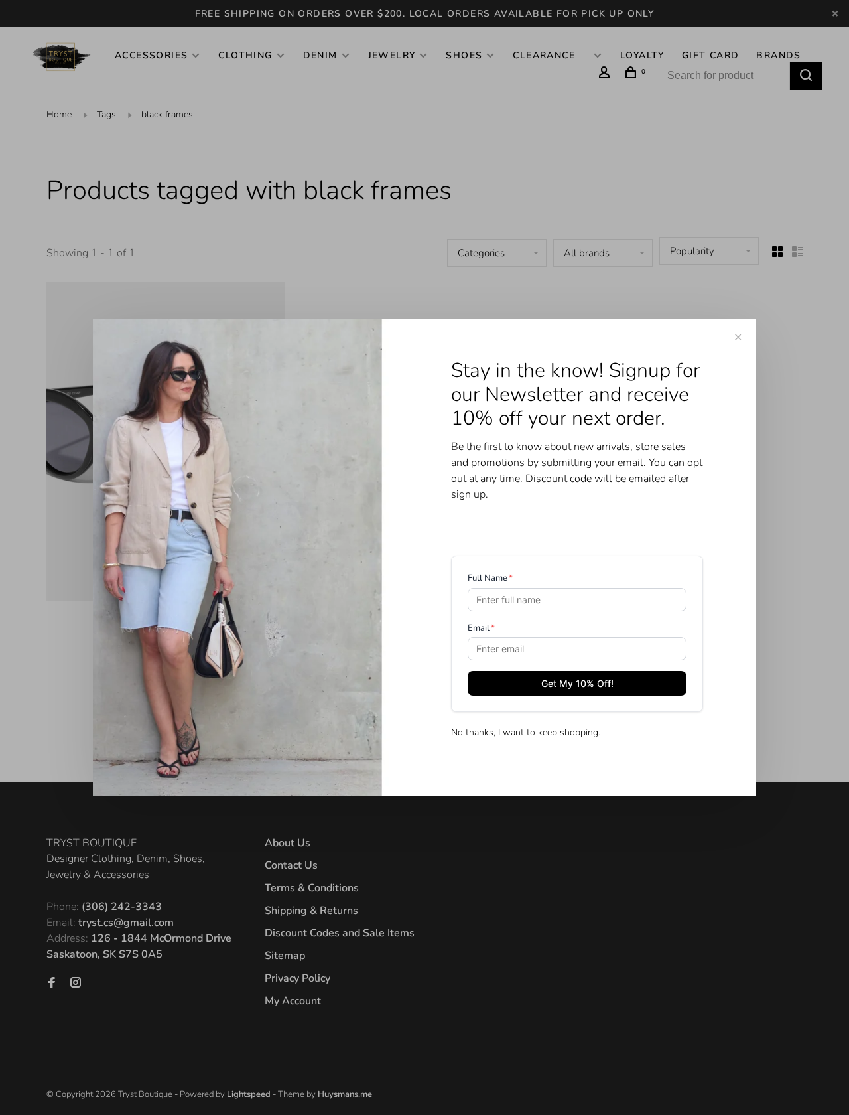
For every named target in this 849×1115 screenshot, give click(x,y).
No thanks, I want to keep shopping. (525, 732)
